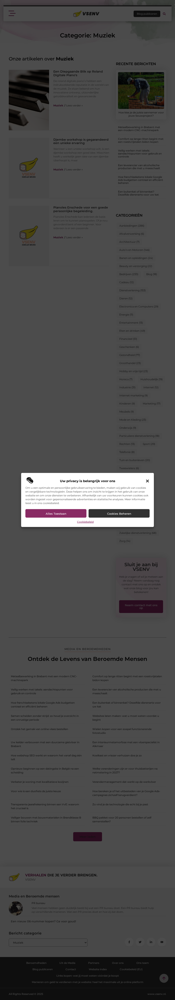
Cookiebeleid (85, 521)
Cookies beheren (119, 513)
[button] (147, 481)
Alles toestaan (56, 513)
